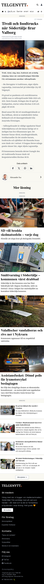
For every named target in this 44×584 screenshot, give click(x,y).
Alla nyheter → (22, 477)
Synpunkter (6, 542)
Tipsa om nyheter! (8, 535)
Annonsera (6, 539)
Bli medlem (7, 510)
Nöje (32, 11)
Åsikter (19, 11)
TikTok (6, 560)
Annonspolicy (8, 569)
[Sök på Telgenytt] (37, 4)
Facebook (7, 563)
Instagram (7, 556)
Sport (26, 11)
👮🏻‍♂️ (11, 11)
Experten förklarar (8, 525)
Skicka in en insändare (10, 546)
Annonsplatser (7, 521)
